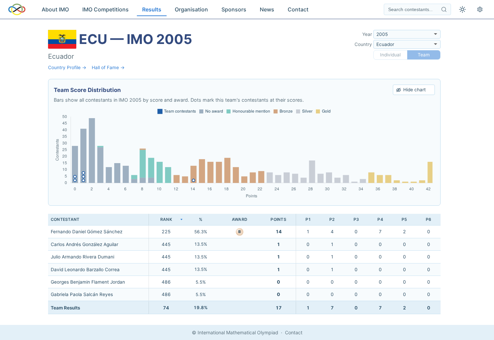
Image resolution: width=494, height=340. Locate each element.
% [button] (200, 219)
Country (363, 44)
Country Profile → (67, 67)
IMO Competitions (105, 9)
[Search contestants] (444, 9)
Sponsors (233, 9)
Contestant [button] (65, 219)
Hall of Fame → (108, 67)
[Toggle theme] (462, 9)
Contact (298, 9)
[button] (166, 220)
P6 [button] (428, 219)
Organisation (191, 9)
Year (367, 34)
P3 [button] (356, 219)
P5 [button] (404, 219)
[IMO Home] (17, 9)
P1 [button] (308, 219)
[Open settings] (480, 9)
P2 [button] (332, 219)
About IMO (55, 9)
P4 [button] (380, 219)
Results (151, 9)
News (267, 9)
